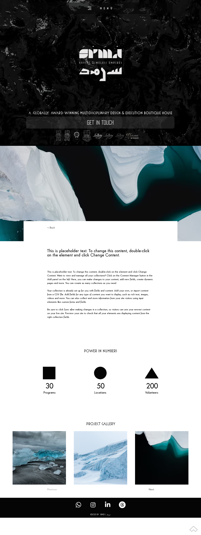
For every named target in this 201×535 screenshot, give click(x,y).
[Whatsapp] (78, 504)
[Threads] (122, 504)
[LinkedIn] (107, 504)
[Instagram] (93, 504)
